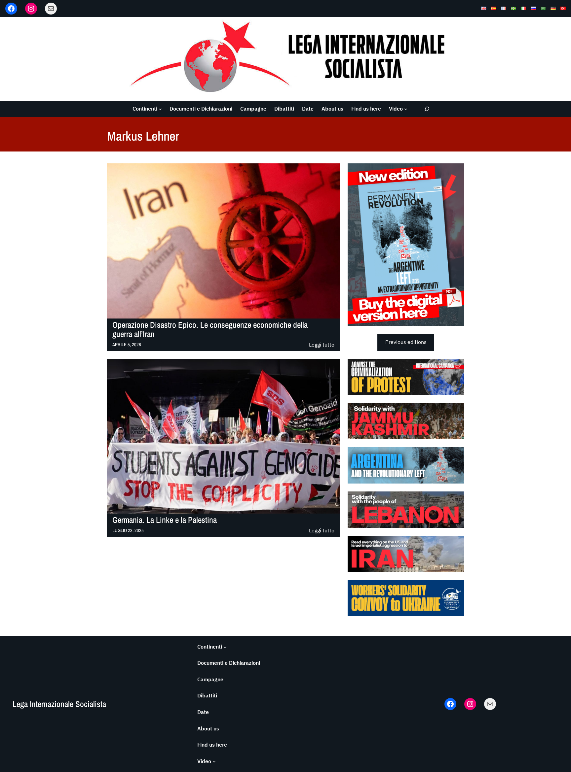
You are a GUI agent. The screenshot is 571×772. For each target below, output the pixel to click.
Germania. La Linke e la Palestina (164, 520)
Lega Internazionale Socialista (59, 704)
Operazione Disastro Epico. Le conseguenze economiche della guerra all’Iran (210, 329)
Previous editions (406, 342)
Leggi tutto (321, 345)
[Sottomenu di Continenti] (160, 109)
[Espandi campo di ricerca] (427, 109)
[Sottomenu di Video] (405, 109)
